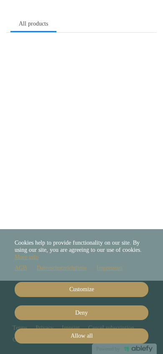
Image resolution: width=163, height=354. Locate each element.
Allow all (82, 336)
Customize (81, 289)
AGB (21, 268)
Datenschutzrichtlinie (62, 268)
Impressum (109, 268)
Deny (81, 313)
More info (26, 257)
